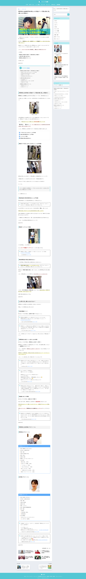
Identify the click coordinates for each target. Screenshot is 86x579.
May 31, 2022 (28, 254)
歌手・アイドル (31, 4)
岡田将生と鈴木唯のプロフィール (59, 105)
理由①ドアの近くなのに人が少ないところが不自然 (29, 72)
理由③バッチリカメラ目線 (25, 74)
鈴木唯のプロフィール (24, 86)
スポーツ (55, 24)
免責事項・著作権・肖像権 (51, 576)
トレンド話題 (37, 4)
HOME (43, 574)
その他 (55, 26)
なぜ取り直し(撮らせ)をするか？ (59, 98)
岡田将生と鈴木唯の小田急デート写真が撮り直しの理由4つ (29, 70)
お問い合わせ (53, 4)
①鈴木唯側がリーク (24, 79)
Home (25, 576)
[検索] (68, 14)
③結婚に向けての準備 (57, 103)
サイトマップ (48, 4)
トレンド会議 (44, 1)
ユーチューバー (57, 32)
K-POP (27, 4)
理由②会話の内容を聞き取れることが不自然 (28, 73)
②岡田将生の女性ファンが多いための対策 (27, 80)
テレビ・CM (43, 4)
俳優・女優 (48, 548)
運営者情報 (58, 4)
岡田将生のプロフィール (25, 85)
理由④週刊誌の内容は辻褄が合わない (60, 97)
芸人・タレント (57, 38)
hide (28, 68)
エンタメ (55, 22)
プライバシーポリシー (29, 576)
